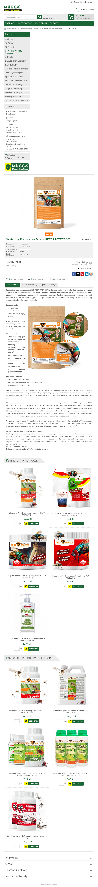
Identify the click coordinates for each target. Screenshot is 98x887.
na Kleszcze (10, 47)
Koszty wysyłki (24, 23)
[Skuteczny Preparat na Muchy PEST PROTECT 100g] (49, 203)
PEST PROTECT (87, 239)
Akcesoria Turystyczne (14, 93)
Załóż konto (88, 2)
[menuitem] (10, 23)
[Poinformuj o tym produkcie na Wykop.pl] (91, 274)
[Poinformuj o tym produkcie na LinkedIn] (87, 274)
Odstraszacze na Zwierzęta (16, 100)
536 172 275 (22, 132)
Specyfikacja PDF (59, 279)
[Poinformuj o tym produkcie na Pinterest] (82, 274)
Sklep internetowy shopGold (49, 884)
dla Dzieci (9, 39)
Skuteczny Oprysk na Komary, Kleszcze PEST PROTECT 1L (27, 514)
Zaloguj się (78, 2)
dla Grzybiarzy (11, 65)
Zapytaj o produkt (16, 279)
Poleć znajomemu (38, 279)
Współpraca (41, 23)
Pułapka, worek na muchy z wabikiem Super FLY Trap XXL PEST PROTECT (71, 514)
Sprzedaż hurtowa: (11, 132)
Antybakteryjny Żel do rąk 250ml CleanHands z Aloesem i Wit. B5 (27, 639)
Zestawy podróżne (13, 96)
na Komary (9, 43)
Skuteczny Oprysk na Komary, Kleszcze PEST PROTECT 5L (71, 712)
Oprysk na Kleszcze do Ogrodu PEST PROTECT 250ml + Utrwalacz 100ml (27, 774)
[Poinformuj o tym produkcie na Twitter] (78, 274)
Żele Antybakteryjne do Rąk (16, 73)
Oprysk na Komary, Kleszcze (13, 52)
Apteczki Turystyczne (14, 77)
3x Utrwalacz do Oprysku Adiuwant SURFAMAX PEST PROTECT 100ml (71, 774)
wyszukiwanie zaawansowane (48, 17)
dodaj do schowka (86, 269)
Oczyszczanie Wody (13, 89)
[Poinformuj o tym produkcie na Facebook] (74, 274)
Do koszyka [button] (33, 523)
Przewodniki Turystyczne (15, 85)
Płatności (9, 23)
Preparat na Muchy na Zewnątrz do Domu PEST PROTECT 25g (71, 577)
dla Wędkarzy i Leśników (15, 61)
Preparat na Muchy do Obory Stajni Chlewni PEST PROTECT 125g (27, 577)
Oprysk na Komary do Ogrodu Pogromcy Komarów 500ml (27, 837)
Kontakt (53, 23)
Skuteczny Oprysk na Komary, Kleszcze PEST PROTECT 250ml (27, 712)
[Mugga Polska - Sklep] (13, 10)
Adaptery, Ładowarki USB (16, 81)
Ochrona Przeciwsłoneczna (16, 69)
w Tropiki (9, 57)
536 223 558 (87, 9)
